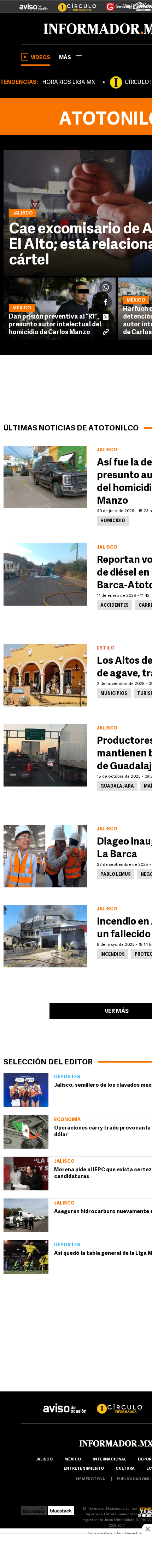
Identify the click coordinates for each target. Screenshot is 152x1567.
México (72, 1460)
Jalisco (64, 1161)
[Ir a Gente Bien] (115, 4)
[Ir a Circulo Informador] (73, 4)
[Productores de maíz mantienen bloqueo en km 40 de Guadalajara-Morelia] (45, 755)
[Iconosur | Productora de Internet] (34, 1508)
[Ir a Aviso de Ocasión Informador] (33, 4)
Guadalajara (117, 786)
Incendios (112, 955)
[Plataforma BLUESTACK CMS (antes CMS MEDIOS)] (61, 1508)
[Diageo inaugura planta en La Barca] (45, 856)
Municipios (113, 694)
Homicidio (112, 521)
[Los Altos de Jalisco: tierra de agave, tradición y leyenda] (45, 675)
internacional (109, 1460)
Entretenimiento (84, 1469)
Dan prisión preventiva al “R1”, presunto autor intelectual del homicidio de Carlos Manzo (55, 325)
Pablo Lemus (115, 875)
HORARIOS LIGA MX (68, 82)
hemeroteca (90, 1479)
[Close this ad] (147, 1529)
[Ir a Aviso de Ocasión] (65, 1402)
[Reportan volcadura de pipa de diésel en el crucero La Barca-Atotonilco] (45, 574)
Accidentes (114, 606)
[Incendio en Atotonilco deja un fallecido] (45, 936)
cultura (125, 1469)
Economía (67, 1119)
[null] (26, 1090)
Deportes (67, 1077)
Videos (40, 58)
